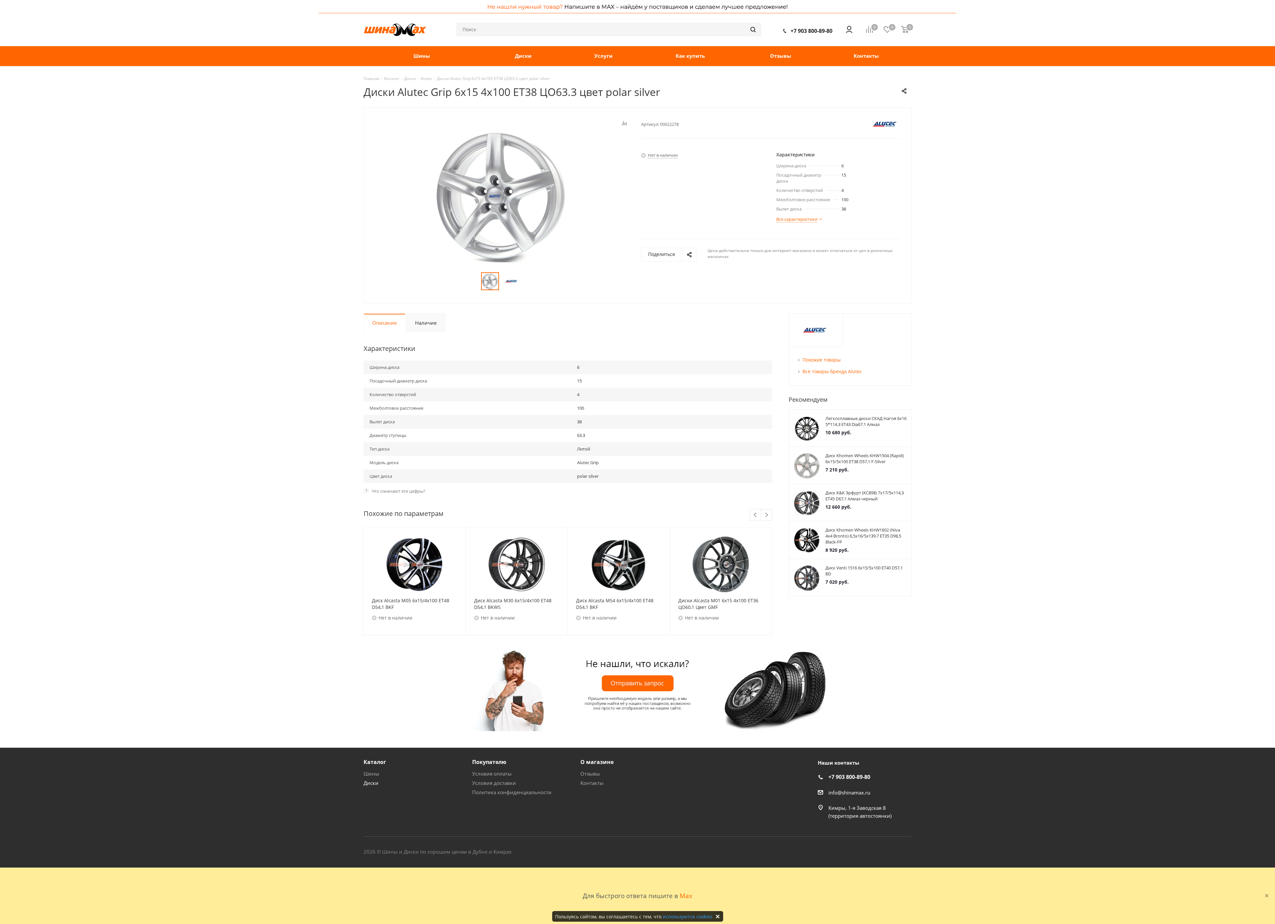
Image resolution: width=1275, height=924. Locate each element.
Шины (371, 773)
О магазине (597, 762)
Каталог (375, 762)
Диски (371, 783)
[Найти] (753, 29)
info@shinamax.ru (849, 792)
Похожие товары (822, 360)
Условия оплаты (492, 773)
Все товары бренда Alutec (832, 371)
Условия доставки (494, 783)
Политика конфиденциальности (512, 792)
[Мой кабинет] (849, 30)
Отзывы (590, 773)
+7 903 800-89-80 (811, 31)
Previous (755, 515)
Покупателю (489, 762)
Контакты (592, 783)
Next (766, 515)
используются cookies (688, 916)
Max (686, 895)
